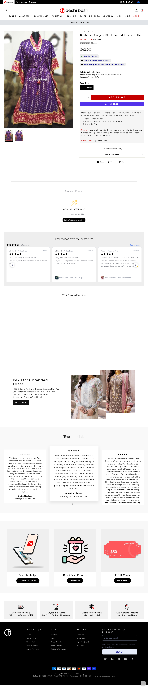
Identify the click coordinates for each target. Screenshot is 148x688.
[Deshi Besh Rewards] (75, 550)
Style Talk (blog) (83, 642)
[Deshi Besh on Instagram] (105, 659)
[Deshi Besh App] (28, 550)
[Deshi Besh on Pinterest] (125, 659)
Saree (12, 16)
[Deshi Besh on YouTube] (119, 659)
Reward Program (32, 649)
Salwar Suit (41, 16)
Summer (71, 16)
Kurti (83, 16)
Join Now (75, 580)
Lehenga (94, 16)
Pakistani (58, 16)
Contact (54, 635)
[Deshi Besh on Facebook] (112, 659)
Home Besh (81, 638)
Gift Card (80, 645)
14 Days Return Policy (112, 149)
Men (119, 16)
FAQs (53, 638)
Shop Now (21, 402)
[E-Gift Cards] (122, 550)
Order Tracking (57, 642)
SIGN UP (119, 652)
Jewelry (108, 16)
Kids (127, 16)
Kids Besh (80, 635)
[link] (28, 277)
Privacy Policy (31, 642)
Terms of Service (32, 645)
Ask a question (112, 154)
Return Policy (31, 638)
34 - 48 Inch (86, 88)
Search (28, 635)
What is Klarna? (57, 645)
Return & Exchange (58, 649)
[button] (12, 265)
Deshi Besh (86, 32)
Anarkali (25, 16)
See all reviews (135, 245)
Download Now (28, 580)
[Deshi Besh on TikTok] (132, 659)
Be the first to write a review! (74, 220)
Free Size (84, 83)
